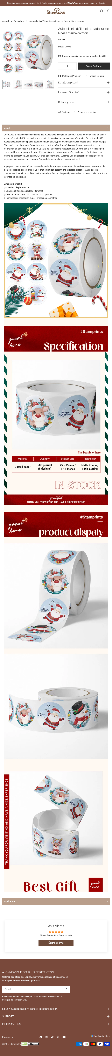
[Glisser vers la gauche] (9, 52)
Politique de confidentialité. (14, 1000)
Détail (7, 128)
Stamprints (15, 1044)
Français (6, 1037)
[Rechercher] (102, 11)
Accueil (5, 21)
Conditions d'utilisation (47, 997)
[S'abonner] (67, 989)
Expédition (9, 901)
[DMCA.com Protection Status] (30, 1044)
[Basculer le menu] (3, 11)
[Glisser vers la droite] (46, 52)
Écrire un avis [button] (56, 943)
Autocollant (19, 21)
